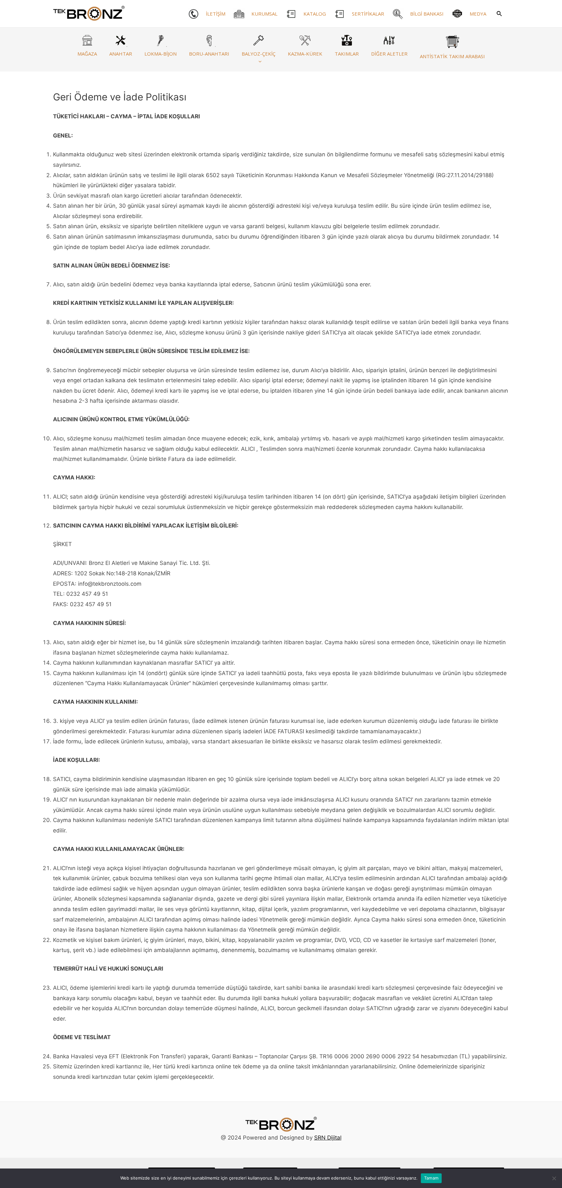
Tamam (431, 1178)
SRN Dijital (327, 1137)
